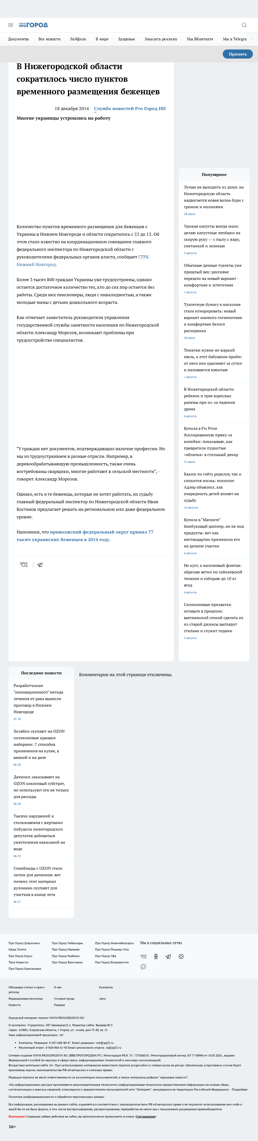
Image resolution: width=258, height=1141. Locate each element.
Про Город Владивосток (112, 962)
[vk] (24, 564)
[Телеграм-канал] (168, 956)
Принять (238, 54)
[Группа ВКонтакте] (143, 956)
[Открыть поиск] (244, 25)
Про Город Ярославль (67, 962)
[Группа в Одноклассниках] (156, 956)
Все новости (49, 39)
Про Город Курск (20, 956)
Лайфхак (78, 39)
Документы (18, 39)
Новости (15, 1005)
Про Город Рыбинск (66, 956)
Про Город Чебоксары (67, 943)
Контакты (106, 987)
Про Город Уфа (105, 956)
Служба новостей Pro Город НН (130, 108)
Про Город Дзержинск (24, 943)
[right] (252, 39)
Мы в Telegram (236, 39)
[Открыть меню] (11, 25)
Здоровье (126, 39)
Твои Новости (18, 962)
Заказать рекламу (161, 39)
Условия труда (64, 998)
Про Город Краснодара (25, 968)
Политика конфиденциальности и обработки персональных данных (56, 1097)
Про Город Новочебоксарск (114, 943)
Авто (102, 998)
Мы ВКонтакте (200, 39)
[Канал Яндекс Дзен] (181, 956)
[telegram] (42, 564)
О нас (58, 987)
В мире (102, 39)
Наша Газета (17, 949)
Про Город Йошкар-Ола (112, 949)
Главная (59, 1005)
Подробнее (239, 1089)
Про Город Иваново (66, 949)
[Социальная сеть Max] (143, 967)
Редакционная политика (26, 998)
